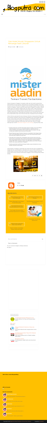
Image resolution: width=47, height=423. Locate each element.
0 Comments (20, 46)
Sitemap (29, 421)
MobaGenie (9, 408)
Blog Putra (13, 421)
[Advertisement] (23, 26)
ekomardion (9, 413)
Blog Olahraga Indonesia (12, 394)
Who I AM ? (12, 323)
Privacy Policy (24, 421)
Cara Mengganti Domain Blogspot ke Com (24, 317)
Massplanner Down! (19, 338)
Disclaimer (20, 421)
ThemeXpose (41, 421)
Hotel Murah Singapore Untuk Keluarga (25, 122)
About (16, 421)
